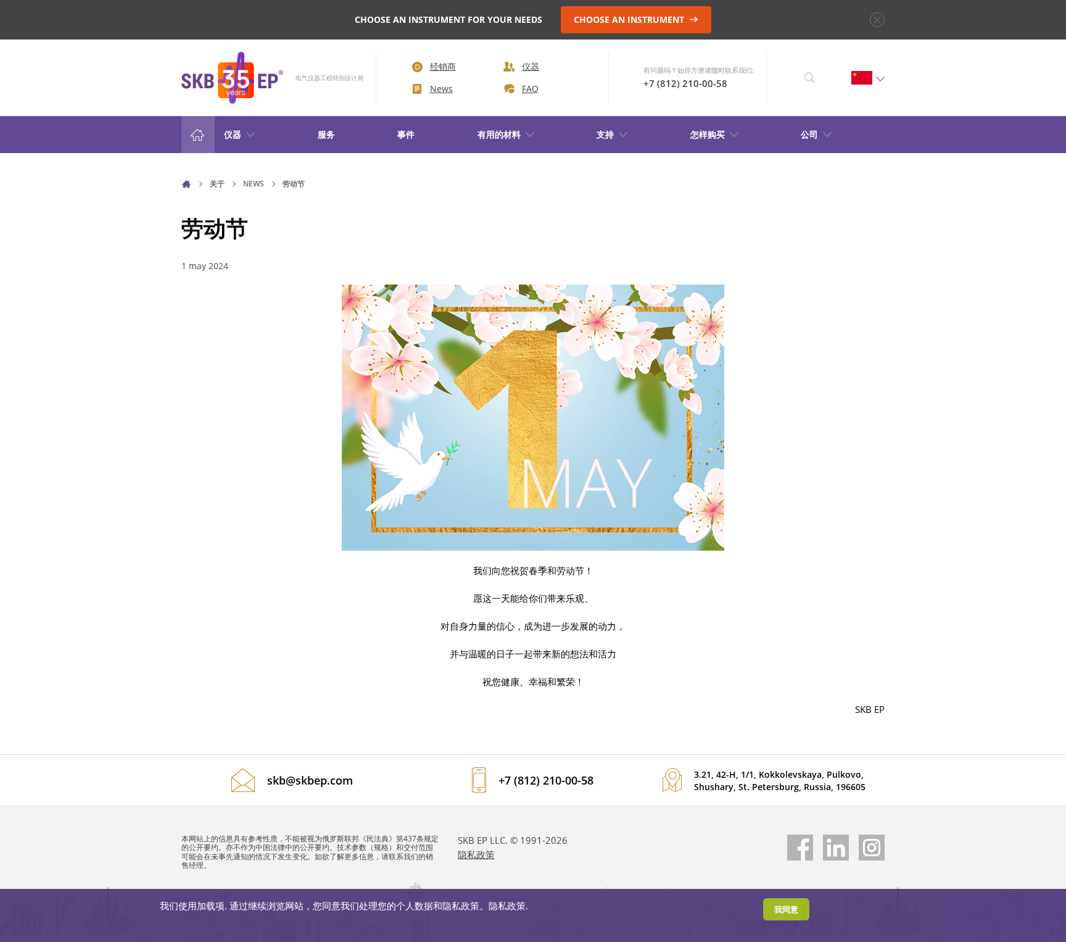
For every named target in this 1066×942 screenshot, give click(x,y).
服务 (326, 134)
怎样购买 (707, 134)
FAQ (530, 88)
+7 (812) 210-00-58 (685, 83)
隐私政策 (476, 854)
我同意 (786, 909)
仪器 (530, 66)
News (441, 88)
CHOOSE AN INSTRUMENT (630, 19)
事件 (406, 134)
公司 (809, 134)
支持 (605, 134)
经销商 (443, 66)
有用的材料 (499, 134)
